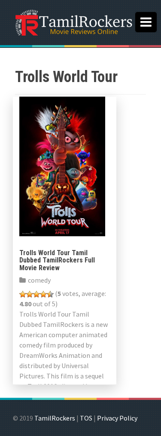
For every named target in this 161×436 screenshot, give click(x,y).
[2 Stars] (29, 294)
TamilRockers (54, 418)
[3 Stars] (36, 294)
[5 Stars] (50, 294)
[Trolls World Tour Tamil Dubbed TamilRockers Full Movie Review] (62, 165)
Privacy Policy (117, 418)
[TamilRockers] (73, 21)
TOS (86, 418)
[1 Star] (22, 294)
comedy (39, 280)
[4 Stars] (43, 294)
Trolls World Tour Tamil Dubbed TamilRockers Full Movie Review (57, 260)
